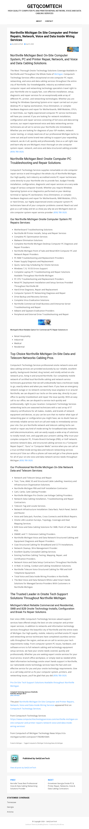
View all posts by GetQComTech (23, 767)
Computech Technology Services (25, 708)
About (39, 21)
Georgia (10, 807)
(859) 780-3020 (17, 151)
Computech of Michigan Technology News (42, 743)
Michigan (58, 74)
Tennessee (11, 802)
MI (56, 743)
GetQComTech (44, 6)
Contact (49, 21)
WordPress (60, 824)
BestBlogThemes (43, 824)
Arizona (10, 812)
